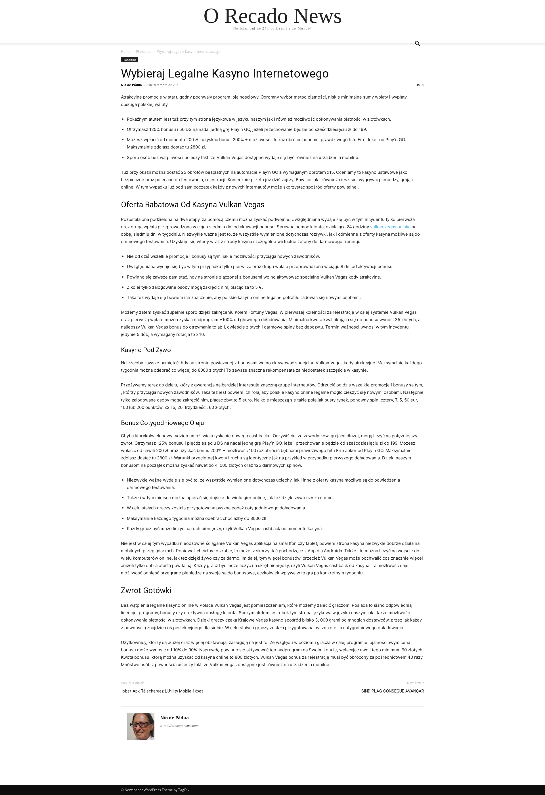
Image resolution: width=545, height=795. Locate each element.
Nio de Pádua (131, 85)
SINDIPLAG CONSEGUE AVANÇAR (392, 691)
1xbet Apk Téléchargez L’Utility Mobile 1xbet (162, 691)
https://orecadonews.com (179, 726)
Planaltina (144, 51)
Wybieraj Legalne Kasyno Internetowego (225, 73)
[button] (417, 44)
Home (126, 51)
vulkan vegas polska (390, 226)
